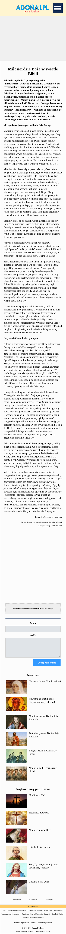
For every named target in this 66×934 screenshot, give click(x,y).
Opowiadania (22, 910)
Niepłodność (58, 910)
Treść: (33, 635)
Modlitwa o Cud (37, 795)
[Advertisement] (33, 38)
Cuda (31, 917)
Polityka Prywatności (21, 923)
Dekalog (55, 914)
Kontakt (49, 923)
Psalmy (61, 914)
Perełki (25, 917)
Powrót (33, 900)
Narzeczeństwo (6, 914)
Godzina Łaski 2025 (39, 881)
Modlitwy (6, 910)
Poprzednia (17, 900)
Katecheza (25, 914)
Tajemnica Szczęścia (39, 812)
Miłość (31, 910)
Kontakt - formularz (38, 923)
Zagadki (14, 910)
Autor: (33, 623)
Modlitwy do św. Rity (40, 830)
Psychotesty (38, 917)
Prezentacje (16, 914)
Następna (49, 900)
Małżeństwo (48, 910)
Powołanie (38, 910)
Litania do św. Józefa (39, 847)
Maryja (32, 914)
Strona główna (33, 906)
